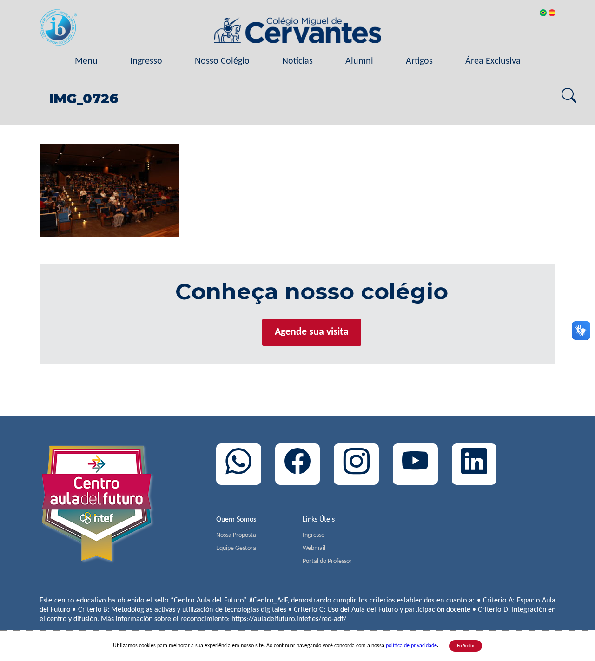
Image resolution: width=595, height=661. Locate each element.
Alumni (359, 61)
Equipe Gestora (236, 548)
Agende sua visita (312, 332)
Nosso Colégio (222, 61)
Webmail (314, 548)
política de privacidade (411, 645)
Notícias (297, 61)
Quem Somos (236, 519)
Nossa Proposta (236, 535)
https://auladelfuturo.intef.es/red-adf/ (288, 619)
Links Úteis (319, 519)
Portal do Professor (327, 561)
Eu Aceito (465, 645)
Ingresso (146, 61)
